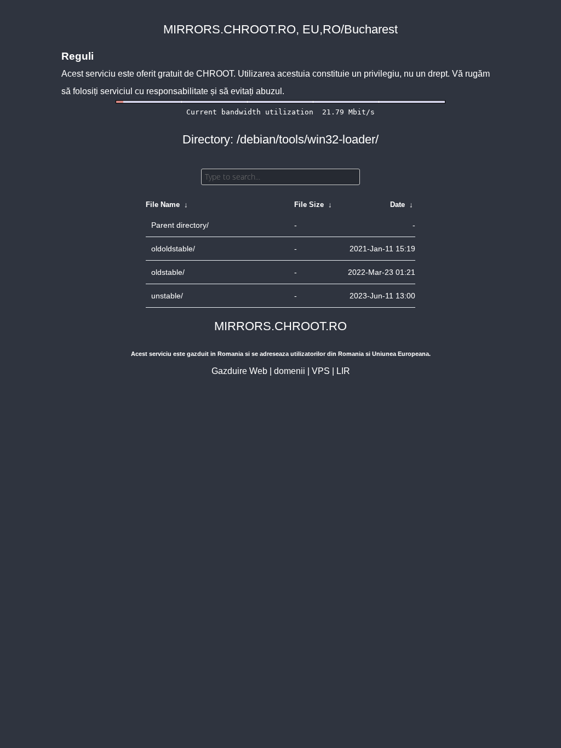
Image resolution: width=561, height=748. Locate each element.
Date (397, 204)
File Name (163, 204)
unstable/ (167, 295)
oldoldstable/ (173, 248)
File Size (309, 204)
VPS (321, 371)
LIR (343, 371)
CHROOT (214, 73)
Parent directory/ (180, 225)
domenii (289, 371)
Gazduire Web (239, 371)
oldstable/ (168, 272)
